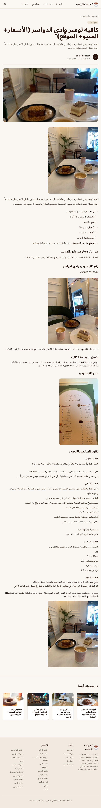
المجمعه (45, 767)
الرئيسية (59, 4)
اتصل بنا (24, 4)
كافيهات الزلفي (17, 754)
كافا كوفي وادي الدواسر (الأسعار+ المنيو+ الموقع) (15, 712)
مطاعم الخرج (43, 764)
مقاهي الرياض (43, 754)
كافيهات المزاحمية (16, 772)
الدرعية (45, 785)
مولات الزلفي (18, 783)
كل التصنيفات (68, 754)
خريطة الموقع (68, 765)
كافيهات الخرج (43, 778)
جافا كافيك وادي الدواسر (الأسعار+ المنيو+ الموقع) (39, 712)
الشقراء (20, 761)
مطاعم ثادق (19, 768)
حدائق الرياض (18, 787)
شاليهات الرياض (17, 757)
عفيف (46, 789)
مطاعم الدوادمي (42, 771)
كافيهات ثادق (18, 779)
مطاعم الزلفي (43, 774)
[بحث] (5, 4)
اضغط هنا (36, 243)
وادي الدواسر (85, 16)
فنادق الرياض (18, 776)
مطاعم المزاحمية (17, 750)
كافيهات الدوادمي (17, 765)
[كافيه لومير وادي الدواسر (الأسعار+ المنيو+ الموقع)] (50, 160)
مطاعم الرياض (43, 750)
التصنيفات (48, 4)
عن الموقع (36, 4)
